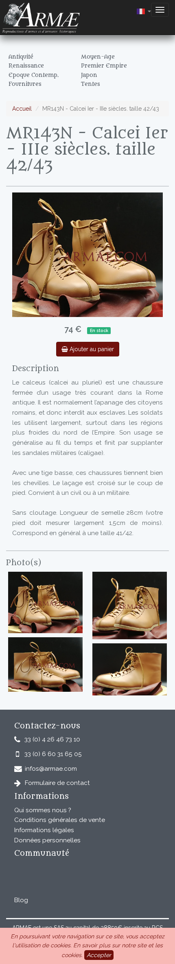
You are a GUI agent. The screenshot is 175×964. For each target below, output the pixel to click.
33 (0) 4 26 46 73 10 (52, 739)
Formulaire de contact (57, 783)
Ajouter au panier (91, 349)
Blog (21, 900)
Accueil (22, 108)
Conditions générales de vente (59, 820)
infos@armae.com (51, 768)
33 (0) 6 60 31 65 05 (53, 754)
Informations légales (44, 830)
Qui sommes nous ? (42, 810)
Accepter (99, 955)
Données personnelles (47, 840)
